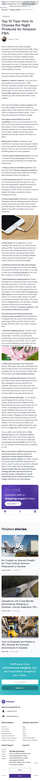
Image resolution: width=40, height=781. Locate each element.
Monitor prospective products (25, 170)
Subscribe (19, 688)
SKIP (24, 731)
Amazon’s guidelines (25, 307)
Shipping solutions (15, 9)
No (30, 6)
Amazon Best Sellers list (10, 93)
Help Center (5, 756)
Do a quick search (18, 158)
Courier (25, 733)
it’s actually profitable (19, 272)
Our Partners (5, 729)
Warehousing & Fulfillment (30, 740)
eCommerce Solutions (8, 736)
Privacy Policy (5, 775)
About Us (4, 727)
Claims (3, 754)
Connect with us (12, 504)
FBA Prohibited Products (25, 373)
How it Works (5, 731)
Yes (27, 6)
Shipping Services (7, 733)
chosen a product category (23, 105)
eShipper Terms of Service (9, 738)
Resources (5, 9)
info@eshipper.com (12, 716)
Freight (25, 736)
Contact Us (5, 752)
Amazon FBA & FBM (28, 738)
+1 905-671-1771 (11, 711)
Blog (24, 727)
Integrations (5, 758)
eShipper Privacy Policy (8, 740)
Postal (24, 729)
